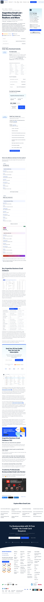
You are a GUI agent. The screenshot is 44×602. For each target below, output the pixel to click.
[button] (6, 2)
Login (15, 555)
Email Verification (16, 564)
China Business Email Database (25, 514)
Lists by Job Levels (22, 554)
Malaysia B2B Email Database (27, 511)
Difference (35, 27)
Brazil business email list (6, 389)
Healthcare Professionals (22, 568)
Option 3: (31, 26)
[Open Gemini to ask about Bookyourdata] (41, 590)
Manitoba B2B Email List (26, 516)
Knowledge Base (37, 572)
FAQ (35, 570)
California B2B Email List (37, 516)
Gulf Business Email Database (16, 511)
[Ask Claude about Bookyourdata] (39, 590)
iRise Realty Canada (37, 559)
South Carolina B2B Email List (38, 511)
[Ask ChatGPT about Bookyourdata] (33, 590)
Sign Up (15, 553)
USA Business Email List (15, 513)
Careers (28, 572)
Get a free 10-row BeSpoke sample (14, 255)
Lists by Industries (22, 563)
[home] (2, 2)
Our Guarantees (30, 560)
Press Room (29, 569)
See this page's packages (14, 191)
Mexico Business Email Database (15, 509)
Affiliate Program (30, 562)
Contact (28, 555)
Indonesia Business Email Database (5, 517)
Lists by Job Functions (22, 560)
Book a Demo (33, 537)
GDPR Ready (29, 574)
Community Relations (29, 565)
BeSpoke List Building (16, 573)
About (28, 553)
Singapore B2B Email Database (15, 517)
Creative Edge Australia (36, 562)
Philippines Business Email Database (37, 514)
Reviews (35, 568)
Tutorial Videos (36, 574)
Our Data (18, 2)
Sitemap (35, 577)
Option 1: (31, 24)
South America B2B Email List (5, 508)
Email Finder (16, 568)
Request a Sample (15, 558)
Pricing (28, 557)
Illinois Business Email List (5, 511)
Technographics (16, 566)
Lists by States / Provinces (23, 572)
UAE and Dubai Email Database (4, 514)
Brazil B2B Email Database (26, 508)
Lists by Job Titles (22, 557)
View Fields (15, 121)
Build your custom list (14, 223)
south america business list (17, 402)
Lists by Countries (23, 565)
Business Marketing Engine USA (37, 554)
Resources (36, 579)
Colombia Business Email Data (38, 508)
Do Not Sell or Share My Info (29, 577)
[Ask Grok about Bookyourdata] (37, 590)
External (28, 567)
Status (15, 570)
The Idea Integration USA (37, 557)
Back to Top (22, 496)
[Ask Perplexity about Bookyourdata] (35, 590)
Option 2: (31, 25)
